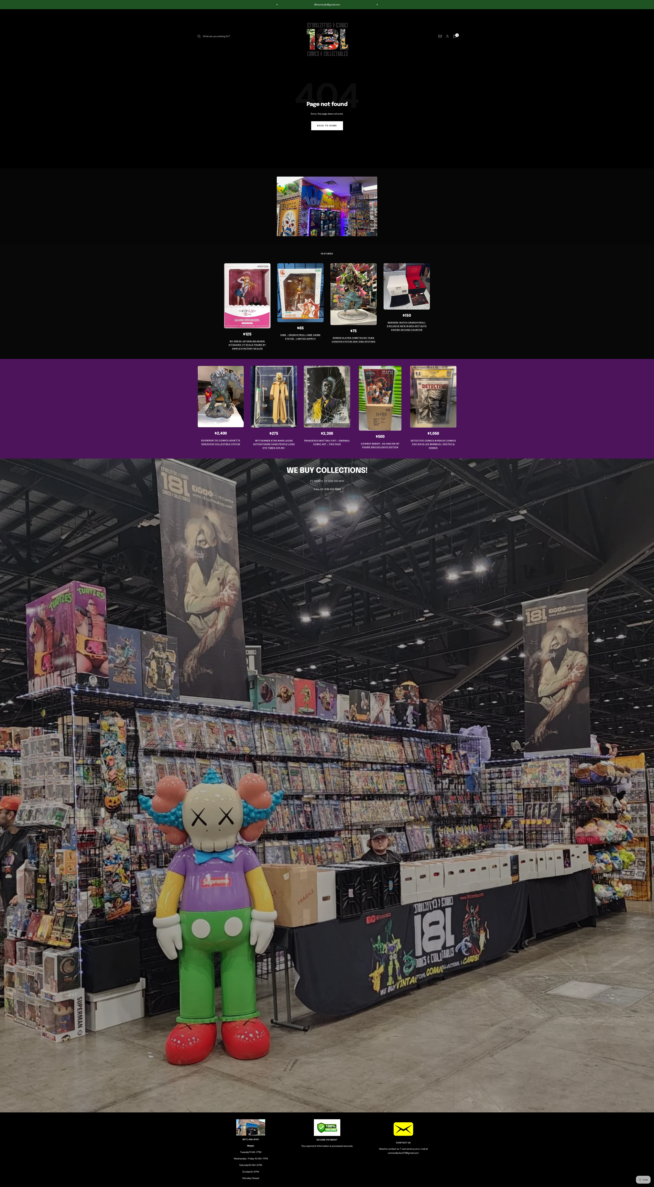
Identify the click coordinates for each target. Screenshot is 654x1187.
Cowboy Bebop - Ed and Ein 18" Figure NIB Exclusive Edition (380, 445)
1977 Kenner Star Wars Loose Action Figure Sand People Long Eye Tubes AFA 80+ (274, 444)
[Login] (447, 36)
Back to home (327, 125)
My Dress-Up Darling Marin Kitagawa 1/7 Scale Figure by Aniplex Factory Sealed (247, 345)
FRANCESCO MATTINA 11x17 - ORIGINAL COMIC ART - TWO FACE (327, 442)
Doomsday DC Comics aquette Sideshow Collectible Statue (220, 442)
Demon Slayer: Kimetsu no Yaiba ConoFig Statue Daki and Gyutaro (354, 340)
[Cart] (454, 36)
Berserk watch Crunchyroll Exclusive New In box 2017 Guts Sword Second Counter (407, 326)
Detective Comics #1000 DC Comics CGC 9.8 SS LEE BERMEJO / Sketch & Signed (433, 444)
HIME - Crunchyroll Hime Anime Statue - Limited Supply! (300, 337)
